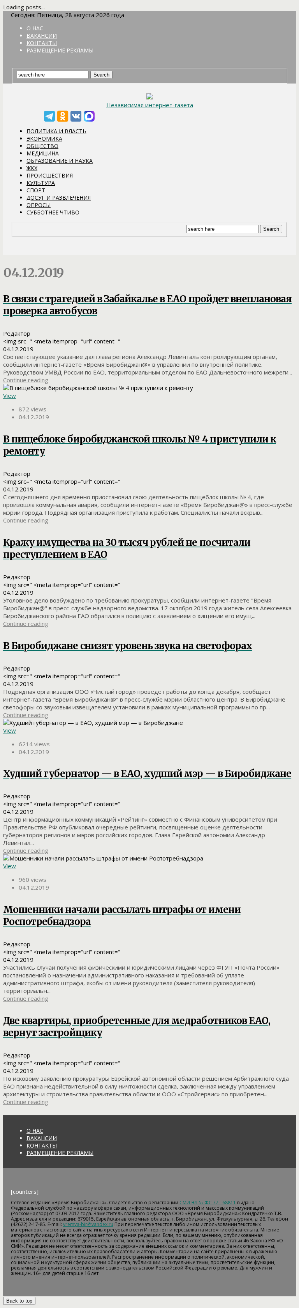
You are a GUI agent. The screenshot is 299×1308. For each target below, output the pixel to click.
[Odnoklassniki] (62, 116)
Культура (40, 182)
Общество (42, 146)
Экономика (44, 138)
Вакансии (41, 35)
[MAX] (89, 116)
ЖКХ (31, 168)
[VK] (75, 116)
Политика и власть (56, 131)
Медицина (42, 153)
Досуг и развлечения (58, 197)
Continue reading (25, 380)
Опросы (38, 205)
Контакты (41, 43)
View (9, 395)
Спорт (35, 190)
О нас (34, 28)
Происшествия (49, 175)
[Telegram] (49, 116)
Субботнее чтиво (52, 212)
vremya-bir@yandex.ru (88, 1224)
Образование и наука (59, 160)
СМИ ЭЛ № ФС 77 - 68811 (207, 1202)
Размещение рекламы (59, 50)
